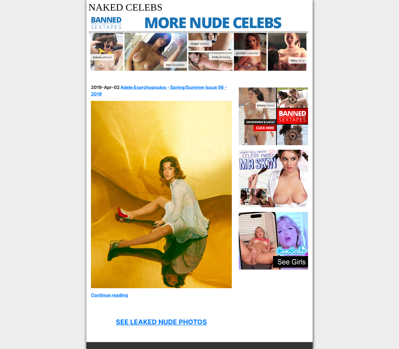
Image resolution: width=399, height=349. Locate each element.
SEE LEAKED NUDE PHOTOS (161, 322)
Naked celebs (125, 7)
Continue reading (109, 295)
